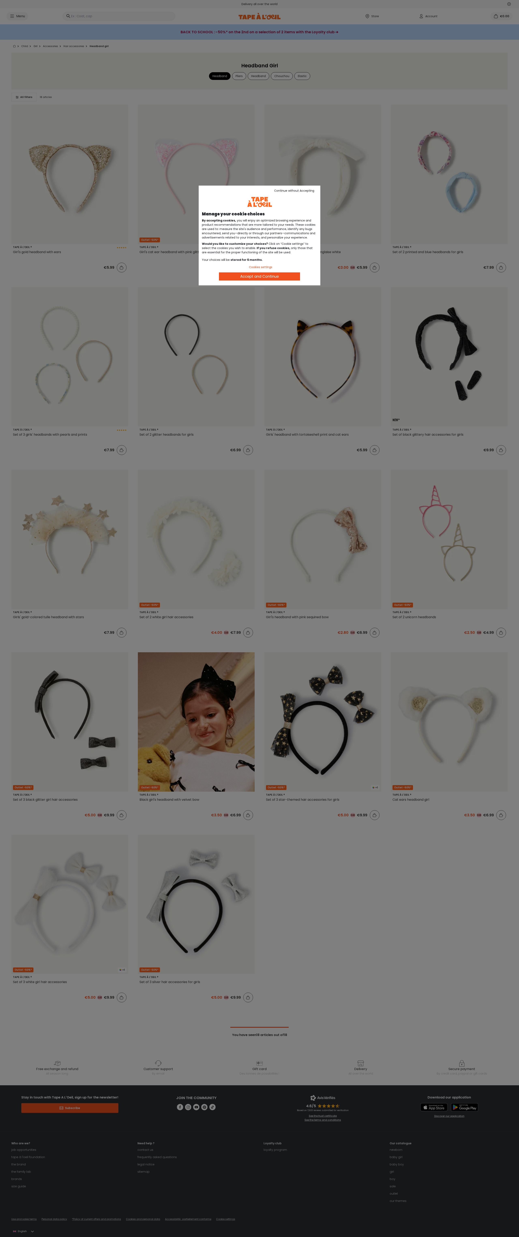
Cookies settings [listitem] (260, 267)
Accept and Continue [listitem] (259, 276)
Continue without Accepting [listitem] (294, 191)
